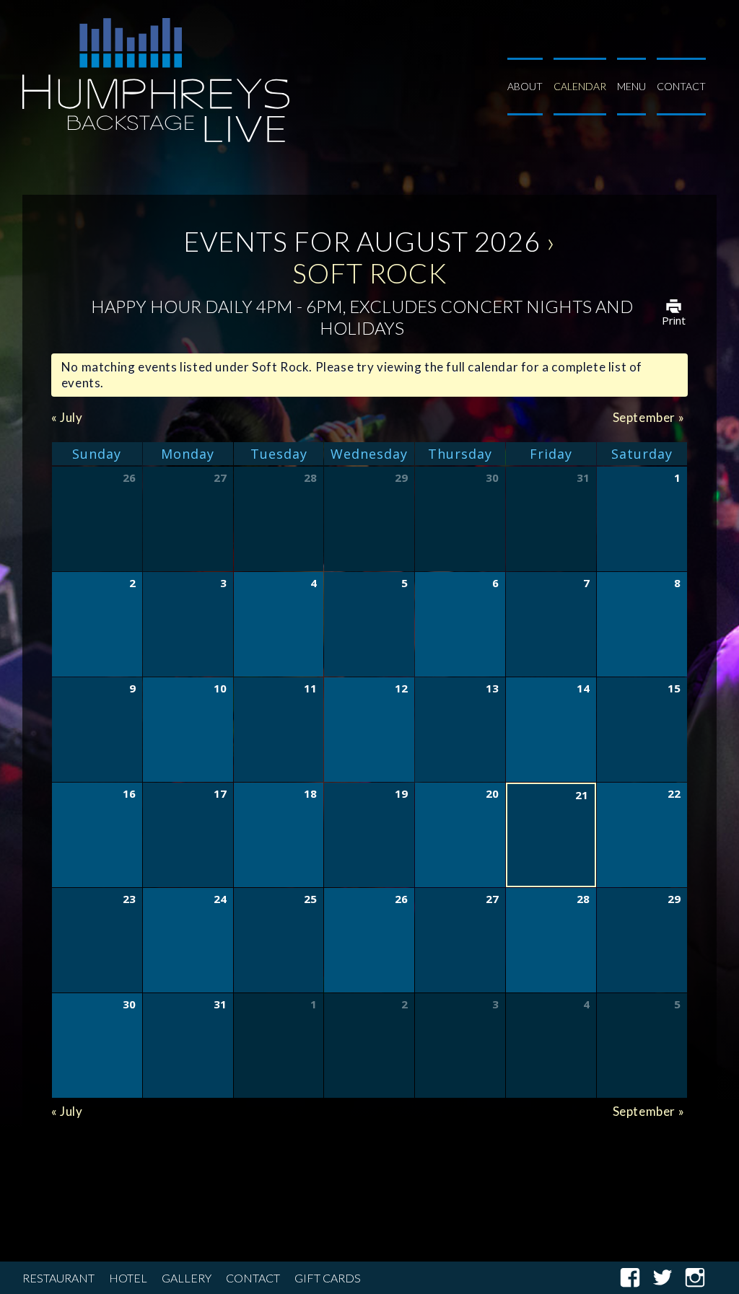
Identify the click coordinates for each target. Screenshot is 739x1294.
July (67, 417)
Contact (681, 86)
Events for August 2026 (362, 241)
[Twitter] (668, 1278)
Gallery (186, 1278)
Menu (631, 86)
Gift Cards (327, 1278)
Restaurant (58, 1278)
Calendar (580, 86)
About (525, 86)
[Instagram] (700, 1278)
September (649, 417)
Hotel (128, 1278)
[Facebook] (635, 1278)
